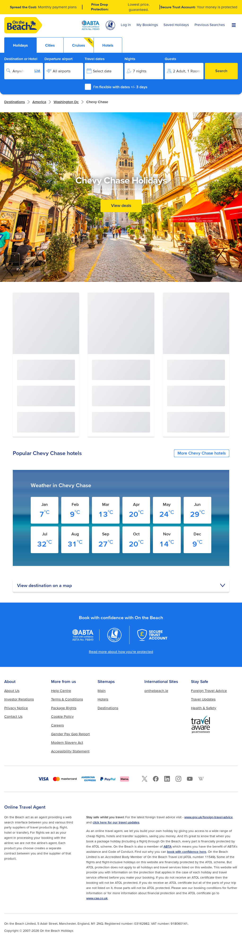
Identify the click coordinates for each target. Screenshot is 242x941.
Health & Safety (203, 708)
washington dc (66, 102)
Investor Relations (19, 699)
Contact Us (13, 716)
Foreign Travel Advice (209, 691)
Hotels (103, 699)
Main (102, 691)
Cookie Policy (62, 716)
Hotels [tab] (107, 45)
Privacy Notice (16, 708)
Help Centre (61, 691)
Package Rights (63, 708)
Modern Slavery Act (67, 742)
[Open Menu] (234, 25)
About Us (11, 691)
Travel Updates (203, 699)
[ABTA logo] (90, 25)
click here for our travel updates (116, 822)
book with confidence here (186, 851)
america (39, 102)
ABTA (168, 846)
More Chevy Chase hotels (201, 453)
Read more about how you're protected (121, 652)
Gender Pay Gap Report (70, 734)
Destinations (14, 102)
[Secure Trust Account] (152, 635)
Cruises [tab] (82, 42)
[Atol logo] (114, 635)
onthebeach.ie (156, 691)
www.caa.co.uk (97, 898)
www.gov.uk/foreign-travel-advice (208, 817)
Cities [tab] (50, 45)
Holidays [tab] (20, 45)
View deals (121, 205)
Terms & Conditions (67, 699)
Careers (57, 725)
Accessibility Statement (70, 751)
